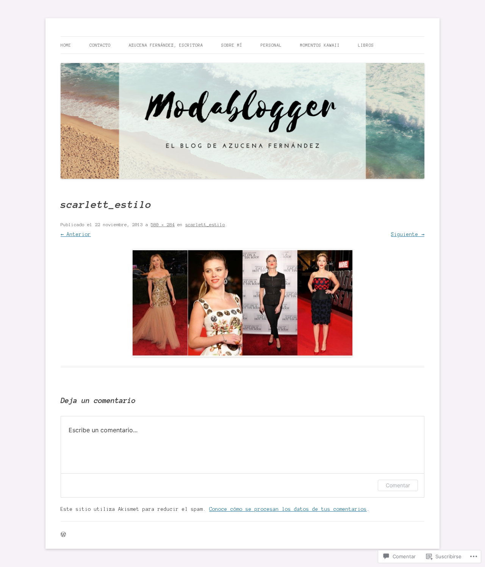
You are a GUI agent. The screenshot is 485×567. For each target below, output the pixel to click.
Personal (271, 45)
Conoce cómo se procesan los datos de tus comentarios (288, 509)
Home (66, 45)
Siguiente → (407, 234)
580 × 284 (163, 224)
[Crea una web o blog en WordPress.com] (63, 535)
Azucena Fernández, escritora (166, 45)
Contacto (100, 45)
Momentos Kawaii (320, 45)
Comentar (398, 485)
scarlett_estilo (205, 224)
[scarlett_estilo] (242, 303)
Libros (366, 45)
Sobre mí (231, 45)
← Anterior (76, 234)
